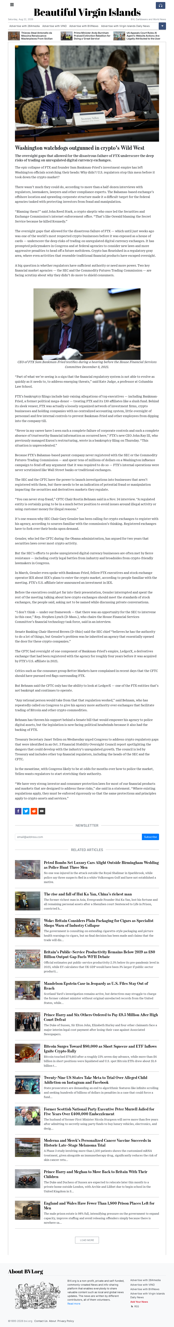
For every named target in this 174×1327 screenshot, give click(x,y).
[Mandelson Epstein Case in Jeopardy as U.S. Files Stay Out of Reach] (27, 990)
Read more (73, 1303)
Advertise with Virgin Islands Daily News (125, 26)
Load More (87, 1240)
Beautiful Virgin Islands (87, 12)
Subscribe (150, 837)
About (52, 1321)
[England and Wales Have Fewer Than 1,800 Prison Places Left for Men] (27, 1210)
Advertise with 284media (24, 26)
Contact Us (41, 1321)
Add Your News (139, 1301)
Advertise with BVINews (83, 26)
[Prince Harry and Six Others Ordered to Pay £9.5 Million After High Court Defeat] (27, 1021)
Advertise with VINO (54, 26)
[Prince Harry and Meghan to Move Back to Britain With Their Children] (27, 1178)
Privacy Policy (65, 1321)
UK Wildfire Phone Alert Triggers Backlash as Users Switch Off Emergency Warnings (145, 35)
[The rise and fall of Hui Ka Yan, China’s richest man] (27, 900)
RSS (136, 1306)
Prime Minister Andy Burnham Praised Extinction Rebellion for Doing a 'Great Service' (39, 35)
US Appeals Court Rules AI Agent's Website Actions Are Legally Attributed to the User (91, 35)
